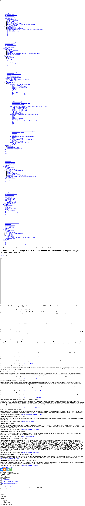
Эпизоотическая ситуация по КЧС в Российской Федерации (22, 139)
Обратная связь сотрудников (13, 42)
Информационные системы (10, 78)
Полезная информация (9, 179)
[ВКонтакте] (1, 469)
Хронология (14, 90)
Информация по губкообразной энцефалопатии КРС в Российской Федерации (25, 120)
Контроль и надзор (8, 49)
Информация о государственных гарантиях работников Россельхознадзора (22, 39)
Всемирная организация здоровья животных (9, 481)
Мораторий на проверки (12, 51)
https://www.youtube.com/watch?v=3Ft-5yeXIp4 (31, 429)
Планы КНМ (9, 52)
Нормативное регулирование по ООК (19, 110)
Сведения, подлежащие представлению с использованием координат (21, 24)
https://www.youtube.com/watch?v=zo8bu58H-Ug (31, 452)
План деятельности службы (12, 22)
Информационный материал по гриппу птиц (21, 101)
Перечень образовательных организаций (15, 37)
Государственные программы (11, 15)
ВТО (8, 60)
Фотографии (14, 124)
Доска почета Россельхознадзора (13, 38)
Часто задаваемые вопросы (10, 178)
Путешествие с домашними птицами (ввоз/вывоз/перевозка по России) (21, 176)
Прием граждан (8, 168)
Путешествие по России (12, 173)
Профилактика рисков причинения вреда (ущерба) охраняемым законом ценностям (23, 53)
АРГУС (8, 58)
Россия (8, 83)
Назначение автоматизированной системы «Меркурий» (18, 79)
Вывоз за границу (10, 172)
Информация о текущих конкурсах (14, 27)
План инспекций (10, 73)
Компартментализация (9, 151)
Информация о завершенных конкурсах (15, 28)
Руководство (7, 190)
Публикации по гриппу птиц (18, 104)
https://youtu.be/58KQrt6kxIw (27, 319)
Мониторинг (7, 150)
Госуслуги (7, 55)
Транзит (9, 75)
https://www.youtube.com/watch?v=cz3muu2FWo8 (31, 337)
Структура (7, 13)
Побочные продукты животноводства (12, 153)
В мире (13, 99)
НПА (8, 33)
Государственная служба (10, 26)
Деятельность (5, 48)
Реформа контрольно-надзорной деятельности (14, 149)
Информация (14, 116)
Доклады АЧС (15, 92)
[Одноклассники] (4, 469)
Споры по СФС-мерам (14, 63)
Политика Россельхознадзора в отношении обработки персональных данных (20, 180)
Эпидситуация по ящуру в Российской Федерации (20, 84)
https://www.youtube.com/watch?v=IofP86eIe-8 (31, 327)
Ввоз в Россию (10, 171)
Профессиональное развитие (13, 32)
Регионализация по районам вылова (14, 148)
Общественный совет (9, 16)
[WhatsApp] (10, 469)
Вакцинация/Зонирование (17, 85)
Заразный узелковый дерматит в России (20, 107)
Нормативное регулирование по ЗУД (19, 109)
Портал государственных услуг (6, 485)
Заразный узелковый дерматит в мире (19, 108)
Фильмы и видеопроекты (10, 163)
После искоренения (16, 119)
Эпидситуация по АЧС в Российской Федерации (19, 91)
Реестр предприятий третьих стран (14, 74)
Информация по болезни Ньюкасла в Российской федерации (22, 136)
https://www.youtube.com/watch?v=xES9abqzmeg (31, 378)
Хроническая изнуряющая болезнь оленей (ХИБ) (19, 142)
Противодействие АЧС (16, 95)
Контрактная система (9, 44)
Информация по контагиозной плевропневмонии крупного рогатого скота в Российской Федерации (29, 125)
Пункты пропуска (13, 69)
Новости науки (8, 161)
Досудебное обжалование (10, 47)
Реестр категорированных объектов (14, 54)
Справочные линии (9, 177)
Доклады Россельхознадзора (13, 20)
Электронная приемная (12, 25)
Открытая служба (8, 18)
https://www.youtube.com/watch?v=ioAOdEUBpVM (32, 414)
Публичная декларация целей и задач (14, 23)
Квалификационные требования (13, 31)
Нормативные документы (15, 67)
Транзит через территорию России (14, 174)
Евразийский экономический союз (14, 66)
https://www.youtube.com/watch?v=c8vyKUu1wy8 (31, 348)
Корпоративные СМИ (9, 164)
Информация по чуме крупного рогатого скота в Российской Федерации (24, 114)
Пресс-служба (5, 156)
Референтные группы (11, 19)
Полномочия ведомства (9, 14)
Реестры (6, 81)
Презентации (10, 146)
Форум (11, 59)
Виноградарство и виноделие (11, 154)
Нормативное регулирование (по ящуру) (20, 87)
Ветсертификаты (10, 57)
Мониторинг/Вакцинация (17, 102)
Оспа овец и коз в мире (16, 112)
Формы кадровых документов (13, 36)
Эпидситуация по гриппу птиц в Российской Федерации (21, 98)
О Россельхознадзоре (7, 10)
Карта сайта (9, 486)
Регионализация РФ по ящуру (13, 147)
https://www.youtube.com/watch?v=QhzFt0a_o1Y (31, 390)
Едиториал (12, 61)
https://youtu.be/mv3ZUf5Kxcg (28, 421)
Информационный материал (17, 113)
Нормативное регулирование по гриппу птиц (21, 103)
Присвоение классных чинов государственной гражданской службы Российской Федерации (25, 40)
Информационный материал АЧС (18, 93)
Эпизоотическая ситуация (10, 82)
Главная (4, 246)
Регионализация (8, 145)
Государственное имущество (10, 45)
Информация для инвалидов (13, 35)
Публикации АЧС (15, 96)
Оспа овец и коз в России (17, 111)
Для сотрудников (6, 182)
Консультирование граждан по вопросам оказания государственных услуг (19, 186)
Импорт (11, 467)
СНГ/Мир (14, 89)
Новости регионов (8, 222)
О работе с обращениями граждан (11, 169)
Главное (6, 157)
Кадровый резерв (10, 30)
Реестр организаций (14, 72)
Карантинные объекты (4, 467)
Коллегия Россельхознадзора (10, 17)
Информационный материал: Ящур (19, 86)
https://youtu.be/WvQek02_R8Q (28, 436)
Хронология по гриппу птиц (17, 105)
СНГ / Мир (14, 123)
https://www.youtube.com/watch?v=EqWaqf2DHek (31, 407)
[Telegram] (7, 469)
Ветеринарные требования (12, 65)
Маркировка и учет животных (11, 152)
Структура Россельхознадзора (11, 184)
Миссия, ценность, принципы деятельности (16, 34)
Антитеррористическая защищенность (12, 155)
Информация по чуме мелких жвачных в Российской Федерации (22, 131)
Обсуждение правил (14, 80)
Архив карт (14, 115)
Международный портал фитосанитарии (8, 483)
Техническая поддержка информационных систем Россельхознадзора (18, 187)
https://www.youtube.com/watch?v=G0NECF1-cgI (9, 458)
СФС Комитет (12, 62)
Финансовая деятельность (10, 43)
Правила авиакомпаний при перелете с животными (17, 175)
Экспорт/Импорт (8, 56)
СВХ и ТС (12, 68)
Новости (13, 117)
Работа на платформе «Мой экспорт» (14, 77)
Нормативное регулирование (18, 118)
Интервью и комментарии (10, 162)
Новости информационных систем (12, 160)
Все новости (2, 471)
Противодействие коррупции (11, 46)
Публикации (14, 88)
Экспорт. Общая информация (13, 76)
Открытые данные (11, 21)
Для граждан (5, 166)
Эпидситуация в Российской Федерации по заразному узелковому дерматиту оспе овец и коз (28, 106)
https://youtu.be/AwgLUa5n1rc (28, 363)
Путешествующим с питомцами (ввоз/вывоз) (14, 170)
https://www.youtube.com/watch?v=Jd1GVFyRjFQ (31, 397)
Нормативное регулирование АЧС (19, 94)
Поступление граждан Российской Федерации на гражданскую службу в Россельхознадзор (25, 29)
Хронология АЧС (15, 97)
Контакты (7, 165)
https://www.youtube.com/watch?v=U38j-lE (30, 465)
